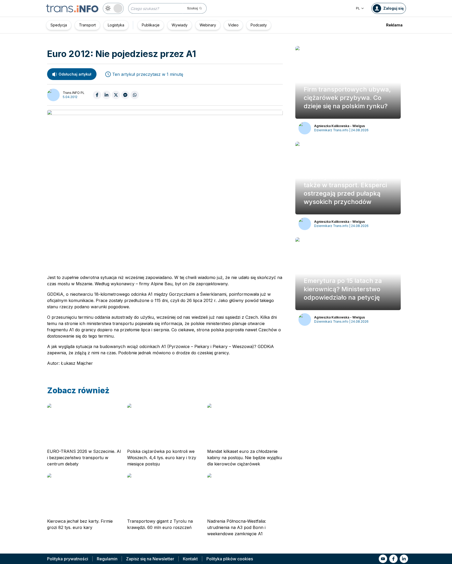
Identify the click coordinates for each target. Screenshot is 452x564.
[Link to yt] (383, 559)
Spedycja (58, 25)
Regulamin (107, 558)
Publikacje (151, 25)
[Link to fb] (393, 559)
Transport (87, 25)
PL (358, 8)
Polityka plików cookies (229, 558)
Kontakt (190, 558)
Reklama (394, 25)
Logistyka (116, 25)
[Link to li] (404, 559)
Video (233, 25)
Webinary (208, 25)
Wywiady (180, 25)
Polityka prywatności (67, 558)
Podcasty (259, 25)
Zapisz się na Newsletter (150, 558)
